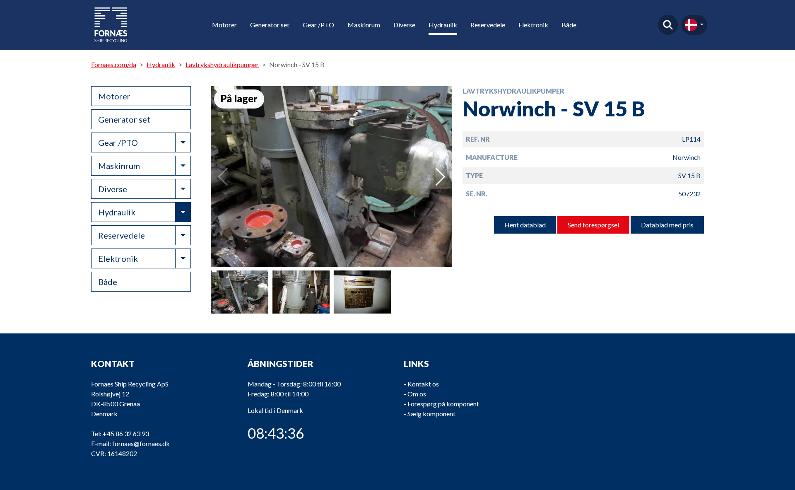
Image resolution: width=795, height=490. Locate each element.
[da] (694, 25)
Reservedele (487, 25)
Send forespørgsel (593, 225)
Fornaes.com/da (113, 64)
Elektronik (533, 25)
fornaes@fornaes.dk (141, 443)
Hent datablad (525, 225)
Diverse (404, 25)
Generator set (269, 25)
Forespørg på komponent (443, 404)
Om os (416, 394)
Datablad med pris (667, 225)
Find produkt (668, 25)
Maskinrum (363, 25)
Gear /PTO (318, 25)
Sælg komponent (431, 414)
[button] (440, 177)
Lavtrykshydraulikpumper (222, 64)
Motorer (224, 25)
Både (568, 25)
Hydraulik (443, 25)
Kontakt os (423, 384)
